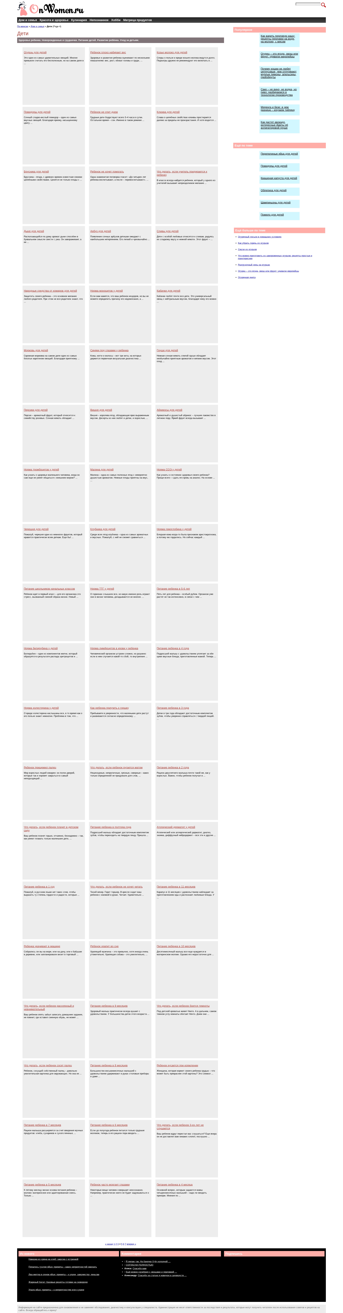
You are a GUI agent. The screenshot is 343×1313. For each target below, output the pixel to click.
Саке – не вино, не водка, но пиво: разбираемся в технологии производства (279, 92)
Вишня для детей (101, 409)
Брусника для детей (36, 171)
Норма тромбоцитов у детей (41, 469)
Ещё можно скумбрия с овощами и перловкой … (151, 1272)
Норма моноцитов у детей (106, 290)
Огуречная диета (247, 277)
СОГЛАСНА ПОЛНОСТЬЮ (139, 1265)
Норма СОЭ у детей (169, 469)
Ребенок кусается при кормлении (177, 1065)
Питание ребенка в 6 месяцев (109, 1125)
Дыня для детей (34, 231)
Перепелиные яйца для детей (279, 153)
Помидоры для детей (37, 111)
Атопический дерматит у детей (176, 827)
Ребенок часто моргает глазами (110, 1184)
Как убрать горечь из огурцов (253, 243)
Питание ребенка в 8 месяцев (109, 1065)
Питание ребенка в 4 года (173, 648)
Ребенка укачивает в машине (42, 946)
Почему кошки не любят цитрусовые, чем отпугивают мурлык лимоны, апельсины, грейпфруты (279, 73)
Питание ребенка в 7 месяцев (42, 1125)
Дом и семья (27, 20)
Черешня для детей (36, 529)
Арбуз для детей (100, 231)
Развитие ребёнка (108, 40)
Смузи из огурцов (247, 249)
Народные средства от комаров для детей (50, 290)
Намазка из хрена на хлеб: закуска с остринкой (53, 1259)
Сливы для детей (167, 231)
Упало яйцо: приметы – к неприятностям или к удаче (56, 1289)
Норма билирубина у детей (41, 648)
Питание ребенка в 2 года (173, 767)
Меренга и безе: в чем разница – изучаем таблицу (278, 108)
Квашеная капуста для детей (279, 178)
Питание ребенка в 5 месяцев (42, 1184)
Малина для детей (101, 469)
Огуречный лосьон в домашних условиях (260, 237)
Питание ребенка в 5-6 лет (173, 588)
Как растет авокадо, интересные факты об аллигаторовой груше (274, 125)
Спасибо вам (139, 1268)
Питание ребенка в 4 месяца (175, 1184)
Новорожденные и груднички (59, 40)
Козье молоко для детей (172, 52)
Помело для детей (272, 214)
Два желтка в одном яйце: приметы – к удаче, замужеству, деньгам (64, 1274)
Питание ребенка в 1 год (39, 886)
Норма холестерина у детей (41, 707)
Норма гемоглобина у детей (174, 529)
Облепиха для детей (273, 190)
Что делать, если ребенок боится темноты (183, 1005)
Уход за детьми (129, 40)
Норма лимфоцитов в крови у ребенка (114, 648)
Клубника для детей (102, 529)
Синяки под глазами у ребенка (109, 350)
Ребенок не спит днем (104, 111)
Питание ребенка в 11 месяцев (176, 886)
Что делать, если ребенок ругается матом (116, 767)
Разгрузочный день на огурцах (254, 265)
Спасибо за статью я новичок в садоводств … (162, 1275)
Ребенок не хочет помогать (107, 171)
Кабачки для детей (168, 290)
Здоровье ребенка (29, 40)
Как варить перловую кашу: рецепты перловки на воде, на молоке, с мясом (278, 38)
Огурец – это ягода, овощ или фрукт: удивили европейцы (279, 55)
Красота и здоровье (54, 20)
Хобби (116, 20)
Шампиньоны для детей (275, 202)
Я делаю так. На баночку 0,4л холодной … (148, 1261)
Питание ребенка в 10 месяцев (176, 946)
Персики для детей (36, 409)
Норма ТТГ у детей (102, 588)
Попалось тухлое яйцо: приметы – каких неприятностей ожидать (63, 1267)
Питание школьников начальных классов (49, 588)
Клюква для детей (168, 111)
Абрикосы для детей (169, 409)
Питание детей (87, 40)
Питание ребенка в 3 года (173, 707)
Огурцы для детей (35, 52)
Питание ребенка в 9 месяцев (109, 1005)
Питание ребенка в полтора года (110, 827)
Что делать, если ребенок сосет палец (48, 1065)
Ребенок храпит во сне (104, 946)
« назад (109, 1244)
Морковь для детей (36, 350)
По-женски (22, 26)
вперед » (131, 1244)
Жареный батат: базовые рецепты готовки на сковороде (58, 1282)
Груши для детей (167, 350)
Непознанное (99, 20)
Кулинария (79, 20)
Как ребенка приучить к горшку (109, 707)
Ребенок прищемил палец (40, 767)
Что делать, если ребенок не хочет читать (116, 886)
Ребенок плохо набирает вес (108, 52)
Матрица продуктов (137, 20)
